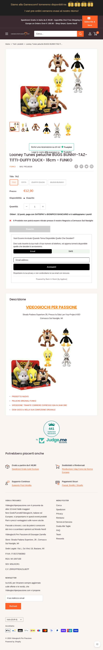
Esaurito (30, 229)
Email (32, 251)
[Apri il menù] (6, 34)
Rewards (60, 538)
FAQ (58, 530)
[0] (95, 33)
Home (7, 44)
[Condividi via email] (91, 166)
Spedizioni (60, 509)
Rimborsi (60, 518)
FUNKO (13, 167)
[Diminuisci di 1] (26, 206)
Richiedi (13, 606)
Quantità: (14, 206)
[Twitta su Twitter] (86, 166)
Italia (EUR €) (12, 620)
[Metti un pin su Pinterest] (81, 166)
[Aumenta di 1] (43, 206)
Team (58, 534)
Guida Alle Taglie (63, 526)
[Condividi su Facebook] (76, 166)
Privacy (59, 513)
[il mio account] (90, 33)
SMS (71, 251)
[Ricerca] (80, 34)
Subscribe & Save (89, 23)
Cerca (59, 505)
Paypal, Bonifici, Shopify (72, 485)
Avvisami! (51, 267)
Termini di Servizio (64, 522)
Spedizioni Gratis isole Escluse (25, 469)
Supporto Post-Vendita (21, 485)
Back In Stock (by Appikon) (56, 279)
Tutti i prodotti (18, 44)
